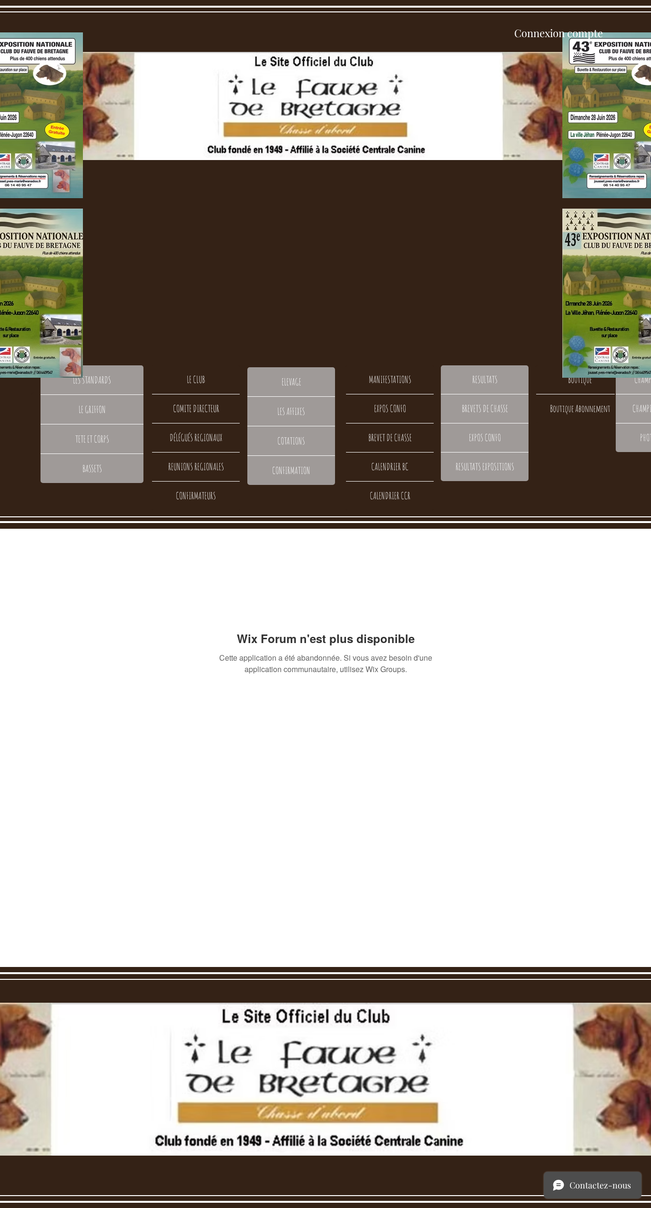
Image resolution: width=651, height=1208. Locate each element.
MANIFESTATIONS (390, 379)
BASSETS (92, 468)
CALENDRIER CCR (390, 496)
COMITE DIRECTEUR (196, 408)
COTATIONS (291, 441)
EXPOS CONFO (390, 408)
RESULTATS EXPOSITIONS (485, 467)
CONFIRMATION (291, 470)
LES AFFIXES (291, 411)
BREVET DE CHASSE (390, 437)
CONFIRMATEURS (196, 496)
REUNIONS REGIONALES (196, 467)
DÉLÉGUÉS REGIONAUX (196, 437)
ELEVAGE (291, 382)
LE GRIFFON (92, 409)
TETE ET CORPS (92, 439)
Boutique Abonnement (580, 408)
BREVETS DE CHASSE (485, 408)
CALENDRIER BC (389, 467)
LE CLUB (196, 379)
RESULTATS (485, 379)
